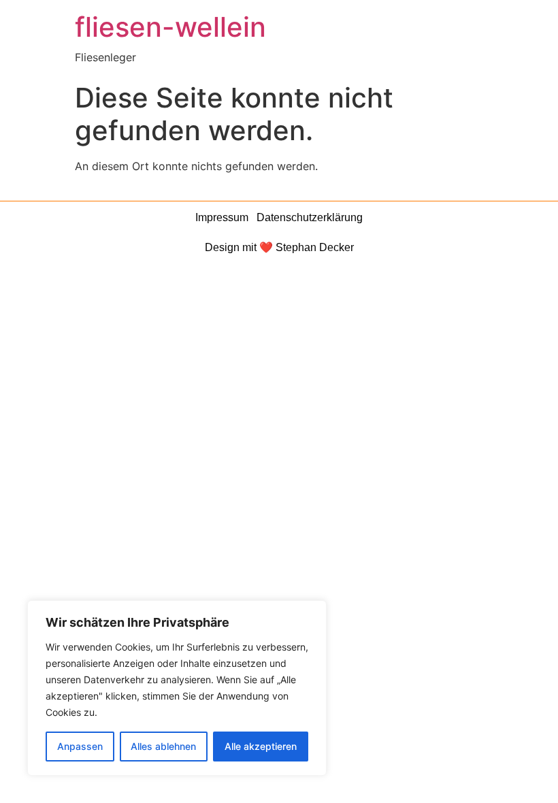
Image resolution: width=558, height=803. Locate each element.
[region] (177, 688)
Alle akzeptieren (261, 746)
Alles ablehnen (163, 746)
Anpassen (80, 746)
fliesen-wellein (170, 27)
